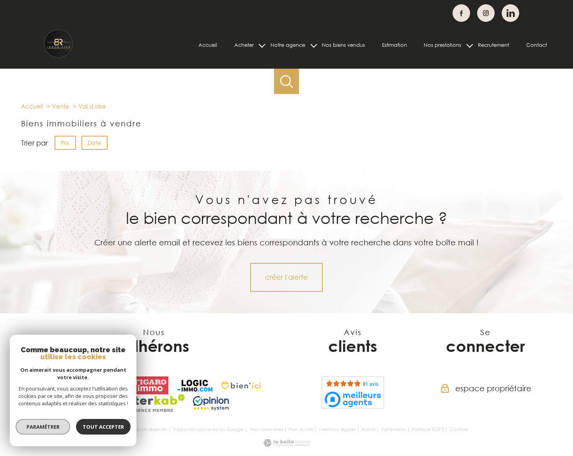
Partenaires (394, 429)
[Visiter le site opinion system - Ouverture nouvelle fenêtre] (211, 403)
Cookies (459, 429)
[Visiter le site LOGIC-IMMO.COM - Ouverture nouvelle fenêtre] (195, 385)
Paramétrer (43, 426)
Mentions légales (337, 429)
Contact (536, 45)
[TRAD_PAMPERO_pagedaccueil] (58, 56)
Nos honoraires (266, 429)
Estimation (394, 45)
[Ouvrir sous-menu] (262, 45)
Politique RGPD (428, 429)
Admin (369, 429)
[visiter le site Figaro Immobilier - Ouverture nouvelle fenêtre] (150, 385)
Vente (60, 106)
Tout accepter (103, 426)
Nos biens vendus (343, 45)
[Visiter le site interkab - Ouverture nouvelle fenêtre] (154, 403)
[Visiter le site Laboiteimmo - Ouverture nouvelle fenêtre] (286, 444)
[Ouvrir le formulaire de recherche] (286, 81)
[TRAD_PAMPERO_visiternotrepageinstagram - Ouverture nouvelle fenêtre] (486, 13)
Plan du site (300, 429)
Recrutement (493, 45)
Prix (65, 142)
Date (94, 142)
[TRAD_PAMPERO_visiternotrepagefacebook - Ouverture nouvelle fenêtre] (461, 13)
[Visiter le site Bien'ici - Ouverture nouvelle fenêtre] (241, 385)
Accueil (207, 45)
